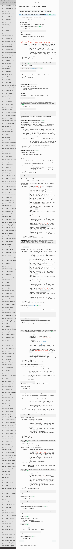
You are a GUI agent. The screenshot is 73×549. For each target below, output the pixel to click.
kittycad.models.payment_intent (7, 266)
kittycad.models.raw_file (6, 323)
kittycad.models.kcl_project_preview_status (9, 120)
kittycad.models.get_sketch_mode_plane (8, 77)
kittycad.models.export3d (6, 27)
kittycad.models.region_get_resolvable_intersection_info (9, 329)
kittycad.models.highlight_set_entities (8, 88)
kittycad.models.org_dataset (6, 216)
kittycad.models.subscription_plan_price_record (9, 458)
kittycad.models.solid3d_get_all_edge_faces (9, 419)
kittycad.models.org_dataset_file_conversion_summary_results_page (9, 225)
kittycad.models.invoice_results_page (8, 107)
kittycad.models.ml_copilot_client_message (9, 142)
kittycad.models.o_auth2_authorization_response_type (9, 186)
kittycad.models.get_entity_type (7, 74)
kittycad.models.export (5, 24)
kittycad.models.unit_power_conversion (8, 524)
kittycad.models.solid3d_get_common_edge (9, 424)
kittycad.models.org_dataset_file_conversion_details (9, 219)
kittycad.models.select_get (6, 361)
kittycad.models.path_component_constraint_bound (9, 252)
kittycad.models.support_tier (6, 469)
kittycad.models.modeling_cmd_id (7, 162)
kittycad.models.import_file (6, 96)
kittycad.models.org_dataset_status (7, 233)
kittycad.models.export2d (6, 25)
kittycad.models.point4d (6, 285)
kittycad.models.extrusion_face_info (8, 43)
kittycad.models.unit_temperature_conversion (9, 531)
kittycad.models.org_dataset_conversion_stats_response (9, 217)
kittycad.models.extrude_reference (7, 36)
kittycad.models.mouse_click (6, 167)
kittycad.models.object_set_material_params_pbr (9, 202)
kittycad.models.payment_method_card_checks (9, 269)
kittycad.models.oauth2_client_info (7, 197)
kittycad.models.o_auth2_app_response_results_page (9, 180)
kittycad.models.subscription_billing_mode (9, 455)
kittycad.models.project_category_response (9, 299)
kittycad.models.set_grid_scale (7, 389)
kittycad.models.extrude (6, 33)
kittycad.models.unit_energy (6, 507)
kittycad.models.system (5, 479)
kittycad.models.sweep (5, 477)
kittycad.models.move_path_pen (7, 170)
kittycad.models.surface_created (7, 474)
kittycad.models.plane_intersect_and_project (9, 277)
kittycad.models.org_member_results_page (9, 238)
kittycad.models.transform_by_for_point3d (9, 491)
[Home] (19, 2)
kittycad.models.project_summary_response (9, 310)
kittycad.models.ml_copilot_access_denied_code (9, 140)
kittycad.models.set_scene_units (7, 394)
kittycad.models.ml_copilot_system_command (9, 150)
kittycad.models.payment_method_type (8, 271)
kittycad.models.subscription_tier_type (8, 463)
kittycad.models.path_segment (7, 263)
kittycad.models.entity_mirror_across (8, 13)
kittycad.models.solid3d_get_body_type (8, 422)
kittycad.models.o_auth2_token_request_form (9, 195)
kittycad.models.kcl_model (6, 117)
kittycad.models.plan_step (6, 276)
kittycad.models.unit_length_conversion (8, 518)
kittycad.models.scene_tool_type (7, 354)
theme (29, 547)
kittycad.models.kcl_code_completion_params (9, 112)
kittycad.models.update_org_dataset (8, 545)
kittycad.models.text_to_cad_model (7, 482)
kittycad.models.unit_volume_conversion (8, 537)
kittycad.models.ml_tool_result (7, 156)
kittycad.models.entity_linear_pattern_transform (9, 5)
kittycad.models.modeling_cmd (7, 161)
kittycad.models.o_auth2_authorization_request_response (9, 184)
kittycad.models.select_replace (7, 365)
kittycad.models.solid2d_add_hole (7, 408)
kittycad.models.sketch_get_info (7, 405)
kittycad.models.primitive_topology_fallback (9, 291)
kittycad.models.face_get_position (7, 49)
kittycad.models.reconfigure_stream (7, 326)
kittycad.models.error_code (6, 22)
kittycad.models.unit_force (6, 510)
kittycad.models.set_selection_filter (7, 395)
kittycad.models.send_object (6, 372)
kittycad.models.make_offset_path (7, 131)
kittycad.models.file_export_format (7, 65)
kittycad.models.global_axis (6, 79)
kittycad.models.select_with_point (7, 367)
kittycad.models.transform (6, 490)
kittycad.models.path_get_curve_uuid (8, 255)
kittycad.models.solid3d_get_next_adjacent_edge (9, 430)
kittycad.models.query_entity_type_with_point (9, 321)
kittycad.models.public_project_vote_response (9, 318)
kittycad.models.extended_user (7, 32)
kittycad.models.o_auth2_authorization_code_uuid (9, 181)
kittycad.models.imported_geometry (8, 99)
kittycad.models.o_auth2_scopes (7, 192)
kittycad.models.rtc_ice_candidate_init (8, 340)
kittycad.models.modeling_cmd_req (7, 164)
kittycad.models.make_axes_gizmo (7, 129)
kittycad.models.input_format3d (7, 101)
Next (54, 541)
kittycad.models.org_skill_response (7, 241)
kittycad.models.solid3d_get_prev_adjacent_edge (9, 433)
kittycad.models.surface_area (6, 471)
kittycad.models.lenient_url (6, 126)
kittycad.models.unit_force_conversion (8, 512)
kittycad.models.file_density (6, 63)
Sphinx (24, 547)
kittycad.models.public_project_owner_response (9, 315)
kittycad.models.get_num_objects (7, 76)
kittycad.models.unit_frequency (7, 513)
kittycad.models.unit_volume (6, 535)
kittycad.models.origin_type (6, 244)
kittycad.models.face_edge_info (7, 44)
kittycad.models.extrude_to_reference (8, 38)
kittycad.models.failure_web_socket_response (9, 55)
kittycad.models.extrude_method (7, 35)
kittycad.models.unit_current (6, 502)
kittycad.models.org (5, 214)
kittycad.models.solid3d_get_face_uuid (8, 428)
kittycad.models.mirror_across (7, 139)
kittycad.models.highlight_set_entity (7, 90)
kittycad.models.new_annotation (7, 172)
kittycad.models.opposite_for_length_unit (8, 213)
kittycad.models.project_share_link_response (9, 309)
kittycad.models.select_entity (6, 359)
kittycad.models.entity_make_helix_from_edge (9, 8)
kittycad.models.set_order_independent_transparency (9, 392)
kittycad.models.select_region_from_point (8, 362)
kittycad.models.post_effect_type (7, 288)
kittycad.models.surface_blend (7, 472)
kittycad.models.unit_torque (6, 532)
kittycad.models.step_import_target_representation (9, 446)
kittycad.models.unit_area (6, 499)
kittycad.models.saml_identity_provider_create (9, 348)
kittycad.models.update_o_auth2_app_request (9, 543)
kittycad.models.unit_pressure (7, 526)
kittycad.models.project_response (7, 307)
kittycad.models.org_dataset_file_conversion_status (9, 222)
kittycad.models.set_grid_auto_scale (7, 386)
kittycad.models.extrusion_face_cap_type (8, 41)
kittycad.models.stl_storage (6, 449)
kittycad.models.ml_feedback (6, 153)
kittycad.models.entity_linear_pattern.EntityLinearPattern (9, 2)
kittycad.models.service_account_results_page (9, 375)
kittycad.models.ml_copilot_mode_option (8, 145)
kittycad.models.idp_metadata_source (8, 93)
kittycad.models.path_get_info (7, 258)
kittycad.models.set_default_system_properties (9, 384)
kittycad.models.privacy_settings (7, 293)
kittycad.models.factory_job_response (8, 54)
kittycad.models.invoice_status (7, 109)
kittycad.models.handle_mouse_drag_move (9, 85)
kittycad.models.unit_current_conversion (8, 504)
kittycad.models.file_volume (6, 71)
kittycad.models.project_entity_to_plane (8, 301)
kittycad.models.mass (5, 134)
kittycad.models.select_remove (7, 364)
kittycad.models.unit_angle (6, 496)
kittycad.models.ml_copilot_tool (7, 151)
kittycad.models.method (6, 137)
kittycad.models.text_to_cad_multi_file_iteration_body (9, 483)
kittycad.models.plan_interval (6, 274)
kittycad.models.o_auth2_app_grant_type (8, 175)
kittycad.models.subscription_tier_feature (8, 460)
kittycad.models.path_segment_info (7, 265)
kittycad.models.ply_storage (6, 280)
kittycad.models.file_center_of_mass (8, 60)
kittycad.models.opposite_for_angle (7, 211)
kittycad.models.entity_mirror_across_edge (9, 14)
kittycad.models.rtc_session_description (8, 343)
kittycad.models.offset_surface (7, 206)
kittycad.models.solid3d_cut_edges (7, 411)
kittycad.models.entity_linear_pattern (8, 0)
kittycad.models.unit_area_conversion (8, 501)
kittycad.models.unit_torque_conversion (8, 534)
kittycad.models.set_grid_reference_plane (8, 387)
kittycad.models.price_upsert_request (8, 290)
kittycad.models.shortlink (6, 400)
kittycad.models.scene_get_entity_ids (8, 351)
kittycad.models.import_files (6, 98)
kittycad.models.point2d (6, 282)
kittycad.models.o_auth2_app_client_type (8, 173)
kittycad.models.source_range (6, 441)
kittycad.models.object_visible (6, 205)
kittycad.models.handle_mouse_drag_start (8, 87)
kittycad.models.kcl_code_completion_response (9, 115)
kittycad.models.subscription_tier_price (8, 461)
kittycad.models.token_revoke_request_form (9, 488)
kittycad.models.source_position (7, 439)
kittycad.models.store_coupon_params (8, 452)
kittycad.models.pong (5, 287)
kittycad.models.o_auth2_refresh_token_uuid (9, 189)
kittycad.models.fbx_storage (6, 57)
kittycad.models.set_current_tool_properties (9, 383)
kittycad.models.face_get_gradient (7, 47)
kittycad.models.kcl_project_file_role (8, 118)
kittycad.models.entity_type (6, 19)
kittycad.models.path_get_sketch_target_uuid (9, 260)
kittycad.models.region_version (7, 331)
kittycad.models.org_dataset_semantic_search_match (9, 228)
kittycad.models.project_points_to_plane (8, 304)
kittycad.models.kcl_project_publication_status (9, 121)
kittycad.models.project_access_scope (8, 296)
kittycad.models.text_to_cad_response (8, 485)
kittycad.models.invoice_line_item (7, 104)
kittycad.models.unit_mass (6, 520)
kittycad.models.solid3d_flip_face (7, 416)
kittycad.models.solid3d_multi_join (7, 436)
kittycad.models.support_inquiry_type (8, 468)
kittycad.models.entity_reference (7, 16)
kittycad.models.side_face (6, 403)
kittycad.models (24, 2)
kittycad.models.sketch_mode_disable (8, 406)
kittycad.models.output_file (6, 246)
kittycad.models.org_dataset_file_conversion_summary (9, 224)
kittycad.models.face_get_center (7, 46)
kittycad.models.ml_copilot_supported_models (9, 148)
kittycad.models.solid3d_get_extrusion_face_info (9, 427)
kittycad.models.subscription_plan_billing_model (9, 457)
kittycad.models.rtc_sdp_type (6, 342)
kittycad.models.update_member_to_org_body (9, 542)
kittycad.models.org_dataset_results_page (8, 227)
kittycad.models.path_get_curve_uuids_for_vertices (9, 257)
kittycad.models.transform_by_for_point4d (9, 493)
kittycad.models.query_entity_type (7, 320)
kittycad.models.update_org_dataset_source (9, 546)
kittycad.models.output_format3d (7, 249)
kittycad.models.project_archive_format (8, 298)
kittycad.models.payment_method (7, 268)
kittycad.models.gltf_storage (6, 82)
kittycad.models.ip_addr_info (6, 110)
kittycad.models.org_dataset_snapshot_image (9, 230)
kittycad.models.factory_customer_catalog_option (9, 52)
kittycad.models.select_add (6, 356)
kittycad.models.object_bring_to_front (8, 200)
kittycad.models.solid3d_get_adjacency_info (9, 417)
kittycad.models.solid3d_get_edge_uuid (8, 425)
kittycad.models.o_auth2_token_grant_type (9, 194)
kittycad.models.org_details (6, 235)
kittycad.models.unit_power (6, 523)
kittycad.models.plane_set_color (7, 279)
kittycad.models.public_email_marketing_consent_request (9, 312)
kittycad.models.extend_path (6, 30)
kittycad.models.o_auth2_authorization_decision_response (9, 183)
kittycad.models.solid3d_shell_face (7, 438)
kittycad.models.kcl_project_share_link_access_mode (9, 123)
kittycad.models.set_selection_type (7, 397)
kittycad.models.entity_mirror (6, 11)
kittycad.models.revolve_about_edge (8, 337)
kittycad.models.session (6, 378)
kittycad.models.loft (5, 128)
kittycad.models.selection (6, 370)
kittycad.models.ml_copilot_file (7, 143)
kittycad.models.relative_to (6, 332)
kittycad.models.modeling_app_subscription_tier (9, 159)
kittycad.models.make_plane (6, 132)
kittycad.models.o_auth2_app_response (8, 178)
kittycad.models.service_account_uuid (8, 376)
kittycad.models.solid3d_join (6, 435)
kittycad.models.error (5, 21)
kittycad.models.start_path (6, 444)
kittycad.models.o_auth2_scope (7, 191)
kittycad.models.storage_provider (7, 450)
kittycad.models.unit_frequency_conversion (9, 515)
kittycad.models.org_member (6, 236)
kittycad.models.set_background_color (8, 381)
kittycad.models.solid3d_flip (6, 414)
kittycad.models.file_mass (6, 68)
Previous (22, 541)
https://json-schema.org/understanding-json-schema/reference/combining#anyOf (38, 343)
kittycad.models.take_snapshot (7, 480)
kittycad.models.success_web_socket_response (9, 466)
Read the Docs (38, 547)
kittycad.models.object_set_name (7, 203)
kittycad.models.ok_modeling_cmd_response (9, 208)
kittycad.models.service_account (7, 373)
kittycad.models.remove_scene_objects (8, 334)
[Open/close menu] (1, 0)
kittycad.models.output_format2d (7, 247)
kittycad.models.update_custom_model (8, 540)
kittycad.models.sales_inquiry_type (7, 345)
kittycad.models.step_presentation (7, 447)
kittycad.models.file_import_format (7, 66)
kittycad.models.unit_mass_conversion (8, 521)
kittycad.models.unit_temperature (7, 529)
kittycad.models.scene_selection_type (8, 353)
